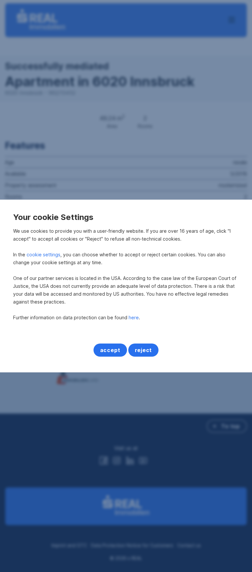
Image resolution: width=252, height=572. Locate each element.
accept (110, 350)
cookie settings (43, 254)
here (134, 317)
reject (143, 350)
